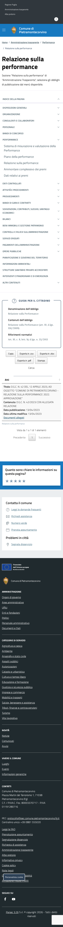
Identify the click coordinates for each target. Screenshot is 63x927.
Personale (9, 127)
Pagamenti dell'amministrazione (21, 244)
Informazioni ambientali (16, 264)
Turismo (6, 713)
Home (5, 42)
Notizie (5, 736)
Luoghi (5, 764)
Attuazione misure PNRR (15, 881)
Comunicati (8, 741)
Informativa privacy (12, 860)
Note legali (8, 870)
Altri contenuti (11, 282)
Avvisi (5, 746)
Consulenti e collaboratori (18, 120)
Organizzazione (11, 114)
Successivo (44, 437)
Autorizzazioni (9, 666)
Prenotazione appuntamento (17, 834)
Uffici (4, 607)
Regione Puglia (11, 4)
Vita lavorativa (9, 718)
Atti (7, 380)
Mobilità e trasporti (12, 697)
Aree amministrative (13, 602)
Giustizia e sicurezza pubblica (17, 687)
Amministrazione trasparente (16, 9)
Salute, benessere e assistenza (18, 703)
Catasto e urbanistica (13, 672)
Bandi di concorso (13, 133)
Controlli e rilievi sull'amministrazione (25, 232)
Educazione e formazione (15, 682)
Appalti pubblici (10, 661)
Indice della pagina (13, 99)
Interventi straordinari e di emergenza (25, 276)
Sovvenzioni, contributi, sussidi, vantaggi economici (26, 210)
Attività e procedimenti (16, 190)
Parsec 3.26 (12, 912)
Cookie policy (9, 865)
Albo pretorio (10, 14)
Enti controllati (12, 183)
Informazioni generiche (14, 774)
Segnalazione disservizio (15, 839)
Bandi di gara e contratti (17, 202)
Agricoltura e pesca (12, 646)
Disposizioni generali (15, 107)
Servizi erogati (11, 238)
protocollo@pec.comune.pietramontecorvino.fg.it (33, 818)
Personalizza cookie (14, 877)
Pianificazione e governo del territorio (25, 257)
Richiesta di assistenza (14, 845)
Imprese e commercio (13, 692)
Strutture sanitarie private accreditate (25, 270)
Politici (5, 618)
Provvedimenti (11, 196)
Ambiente (7, 651)
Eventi (5, 769)
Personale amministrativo (15, 623)
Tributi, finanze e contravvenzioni (19, 708)
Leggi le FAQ (8, 829)
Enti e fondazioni (11, 613)
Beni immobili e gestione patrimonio (23, 225)
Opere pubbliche (12, 251)
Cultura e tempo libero (14, 677)
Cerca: (31, 368)
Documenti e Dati (11, 628)
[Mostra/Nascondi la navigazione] (4, 30)
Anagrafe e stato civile (14, 656)
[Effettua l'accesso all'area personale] (56, 19)
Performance (48, 42)
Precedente (19, 437)
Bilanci (7, 219)
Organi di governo (11, 597)
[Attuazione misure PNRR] (31, 567)
